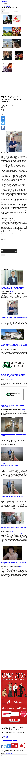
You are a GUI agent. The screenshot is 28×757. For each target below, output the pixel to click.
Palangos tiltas (12, 13)
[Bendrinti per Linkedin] (3, 120)
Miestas (11, 291)
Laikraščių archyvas (7, 6)
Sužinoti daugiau (8, 753)
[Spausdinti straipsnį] (2, 115)
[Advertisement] (14, 84)
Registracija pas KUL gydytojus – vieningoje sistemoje (14, 317)
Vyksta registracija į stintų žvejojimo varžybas (12, 496)
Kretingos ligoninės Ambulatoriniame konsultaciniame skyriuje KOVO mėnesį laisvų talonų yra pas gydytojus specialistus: (14, 346)
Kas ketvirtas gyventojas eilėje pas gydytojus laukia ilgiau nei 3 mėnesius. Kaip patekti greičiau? (13, 288)
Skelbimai (5, 737)
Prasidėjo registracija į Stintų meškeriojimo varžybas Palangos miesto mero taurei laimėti (13, 464)
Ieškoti (16, 11)
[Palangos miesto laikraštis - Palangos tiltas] (4, 1)
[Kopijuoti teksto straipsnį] (2, 111)
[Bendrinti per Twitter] (3, 124)
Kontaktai (5, 5)
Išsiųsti (2, 255)
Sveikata (11, 379)
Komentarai (24, 533)
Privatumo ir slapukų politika (10, 740)
